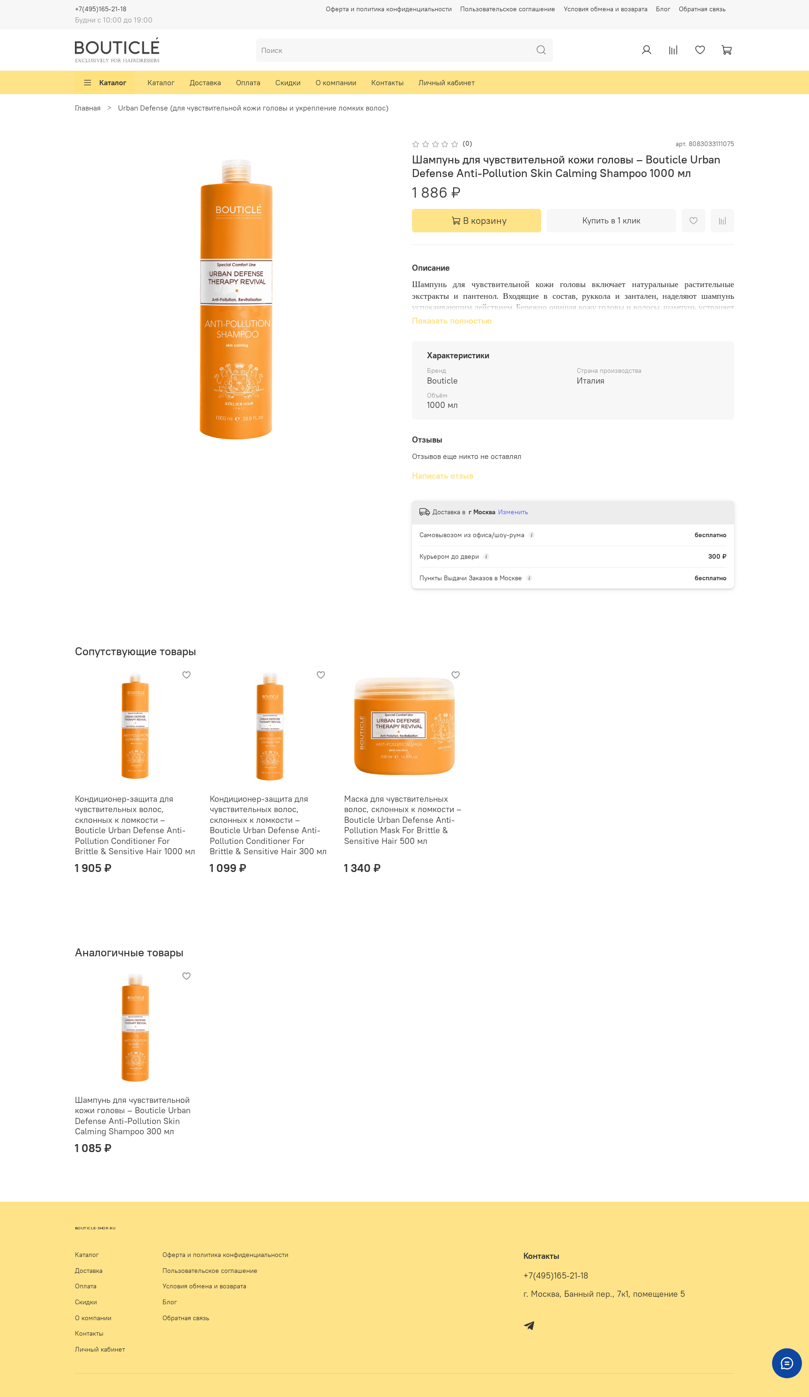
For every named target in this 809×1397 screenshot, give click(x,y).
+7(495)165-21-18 (100, 9)
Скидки (288, 82)
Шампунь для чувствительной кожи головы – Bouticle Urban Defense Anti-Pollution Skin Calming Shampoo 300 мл (133, 1115)
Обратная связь (702, 9)
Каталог (112, 82)
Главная (88, 107)
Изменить (513, 512)
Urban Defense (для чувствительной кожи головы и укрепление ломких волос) (253, 107)
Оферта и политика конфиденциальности (389, 9)
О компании (336, 82)
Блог (663, 9)
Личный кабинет (447, 82)
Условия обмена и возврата (605, 9)
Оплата (248, 82)
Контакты (387, 82)
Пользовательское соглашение (507, 9)
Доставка (205, 82)
